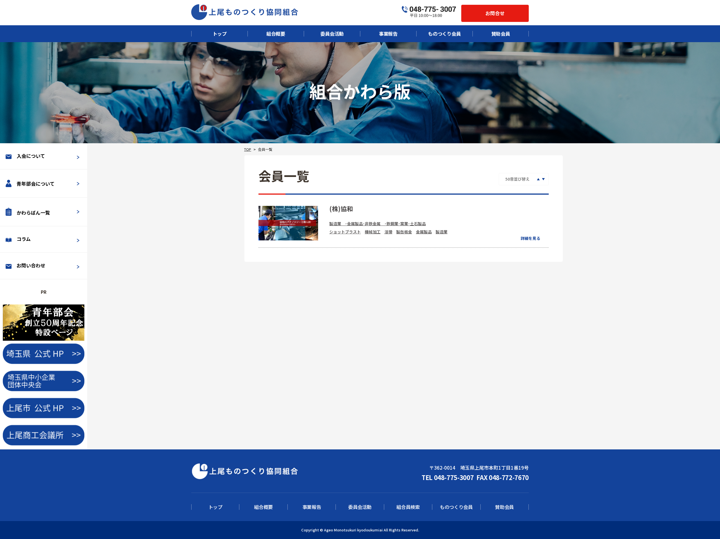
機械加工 (373, 232)
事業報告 (388, 34)
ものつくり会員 (444, 34)
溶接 (388, 232)
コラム (24, 238)
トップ (220, 34)
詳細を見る (530, 238)
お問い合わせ (31, 265)
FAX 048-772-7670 (502, 477)
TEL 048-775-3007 (448, 477)
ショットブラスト (345, 232)
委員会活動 (332, 34)
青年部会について (36, 183)
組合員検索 (408, 507)
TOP (247, 149)
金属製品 (424, 232)
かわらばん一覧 (33, 212)
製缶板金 (404, 232)
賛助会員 (500, 34)
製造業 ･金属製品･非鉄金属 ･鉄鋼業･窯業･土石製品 (377, 223)
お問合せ (495, 13)
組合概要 (275, 34)
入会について (31, 155)
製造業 (441, 232)
